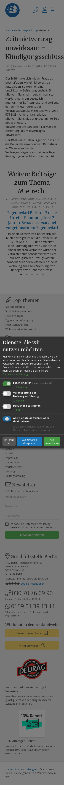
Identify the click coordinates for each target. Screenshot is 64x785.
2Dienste (20, 387)
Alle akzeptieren (52, 441)
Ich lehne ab (9, 441)
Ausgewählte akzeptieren (29, 441)
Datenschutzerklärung (15, 374)
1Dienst (19, 400)
